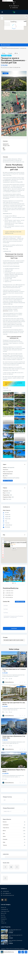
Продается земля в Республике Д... (18, 543)
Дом (4, 833)
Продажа (4, 55)
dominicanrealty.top (9, 597)
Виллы (4, 830)
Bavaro (11, 67)
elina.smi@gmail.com (7, 893)
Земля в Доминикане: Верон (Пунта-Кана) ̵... (14, 770)
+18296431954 (15, 7)
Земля (5, 47)
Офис (4, 842)
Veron (4, 766)
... (18, 676)
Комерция (5, 839)
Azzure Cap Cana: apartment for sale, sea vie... (13, 703)
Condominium (5, 824)
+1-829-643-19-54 (9, 590)
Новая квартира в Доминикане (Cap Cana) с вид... (13, 737)
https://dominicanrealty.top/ (8, 895)
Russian (5, 0)
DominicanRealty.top (10, 588)
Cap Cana (11, 666)
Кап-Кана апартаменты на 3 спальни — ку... (14, 670)
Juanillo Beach (6, 666)
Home (2, 47)
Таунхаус (5, 845)
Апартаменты (6, 827)
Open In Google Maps (7, 480)
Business (5, 821)
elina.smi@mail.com (9, 595)
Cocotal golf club (16, 67)
